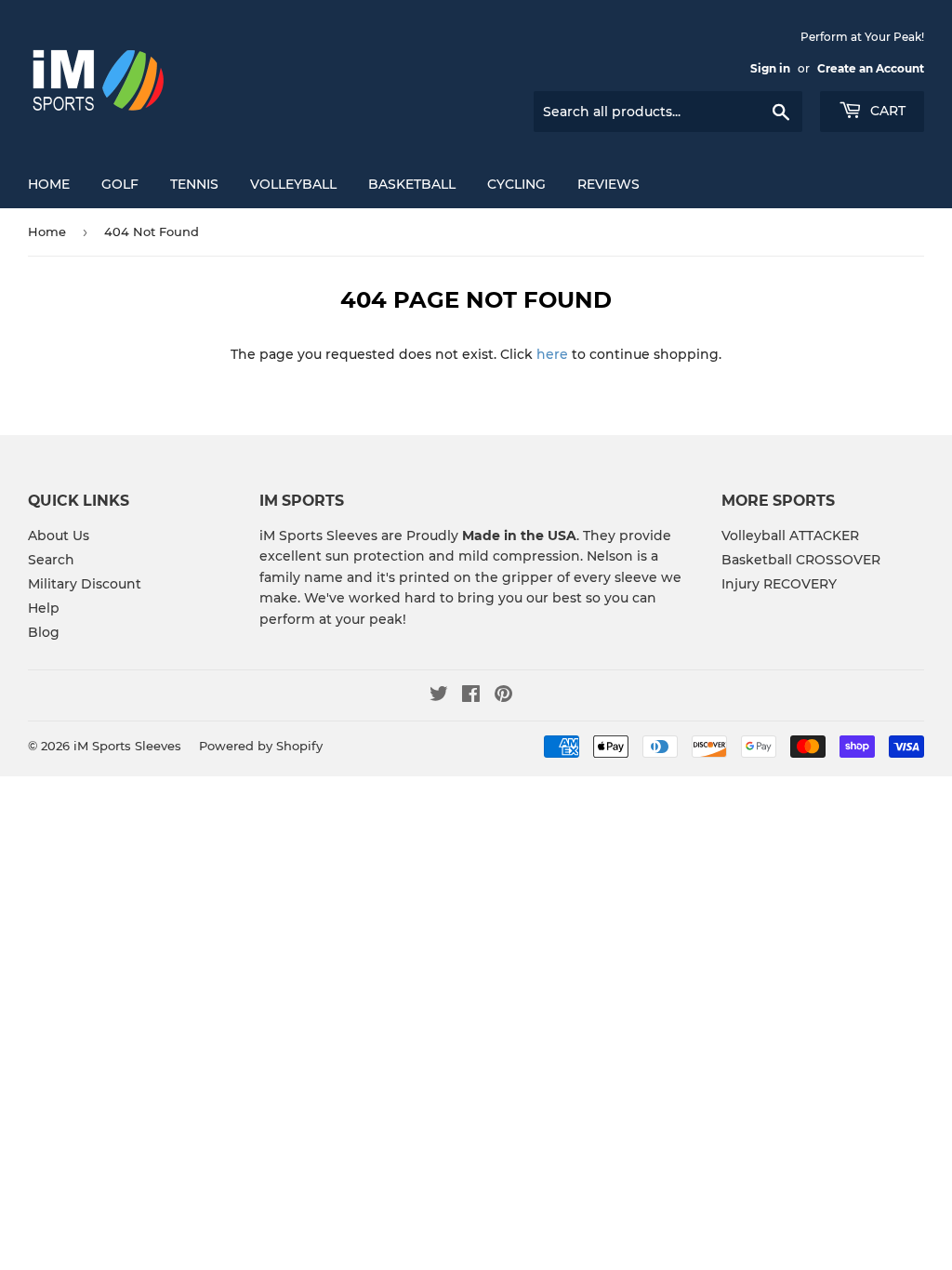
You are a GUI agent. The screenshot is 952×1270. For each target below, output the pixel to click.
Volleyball (293, 184)
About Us (58, 535)
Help (44, 608)
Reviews (608, 184)
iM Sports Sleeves (127, 745)
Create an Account (870, 68)
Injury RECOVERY (779, 583)
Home (49, 184)
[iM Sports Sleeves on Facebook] (471, 696)
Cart (886, 110)
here (552, 354)
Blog (44, 632)
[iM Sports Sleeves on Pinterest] (503, 696)
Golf (120, 184)
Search (51, 559)
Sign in (770, 68)
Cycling (516, 184)
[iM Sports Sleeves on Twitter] (439, 696)
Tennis (194, 184)
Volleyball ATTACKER (790, 535)
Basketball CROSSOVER (800, 559)
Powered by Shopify (261, 745)
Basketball (412, 184)
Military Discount (84, 583)
